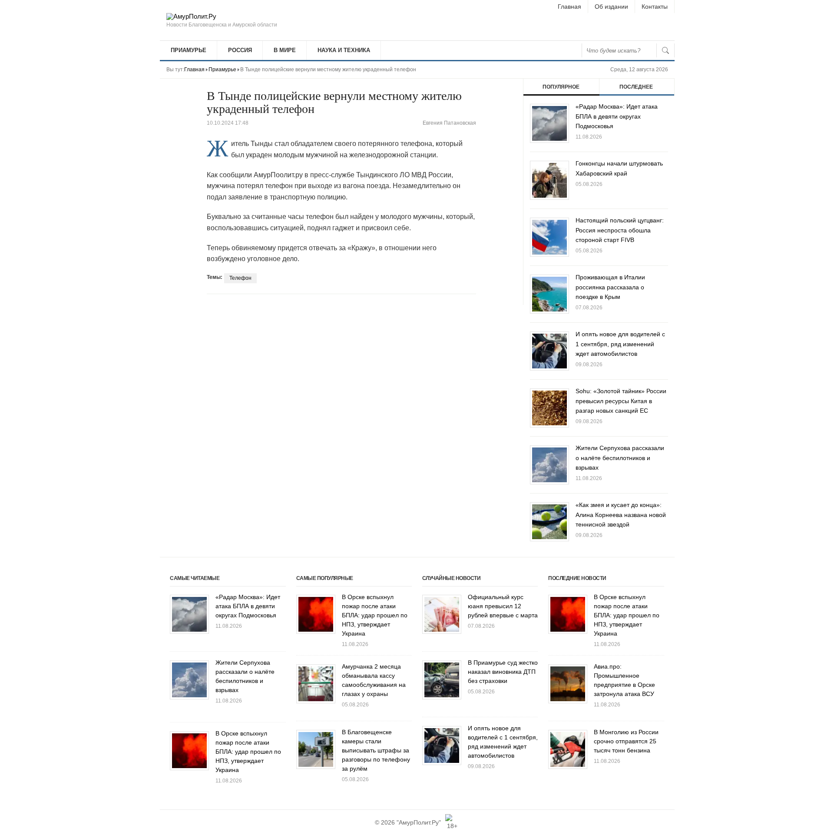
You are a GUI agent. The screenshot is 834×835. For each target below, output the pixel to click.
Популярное (561, 87)
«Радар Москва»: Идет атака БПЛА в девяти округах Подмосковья (617, 116)
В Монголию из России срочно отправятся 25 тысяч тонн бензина (626, 741)
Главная (569, 6)
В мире (285, 50)
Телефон (240, 278)
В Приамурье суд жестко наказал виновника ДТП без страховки (503, 671)
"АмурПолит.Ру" (419, 822)
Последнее (636, 87)
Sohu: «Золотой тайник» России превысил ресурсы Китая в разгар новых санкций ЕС (621, 401)
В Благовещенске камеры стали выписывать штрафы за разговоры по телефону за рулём (376, 750)
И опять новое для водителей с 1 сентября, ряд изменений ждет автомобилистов (620, 344)
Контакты (655, 6)
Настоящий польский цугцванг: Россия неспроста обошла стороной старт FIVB (620, 230)
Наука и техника (344, 50)
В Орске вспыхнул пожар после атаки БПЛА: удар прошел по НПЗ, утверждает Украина (248, 751)
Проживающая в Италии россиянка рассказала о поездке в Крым (610, 287)
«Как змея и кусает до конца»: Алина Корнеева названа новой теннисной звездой (621, 514)
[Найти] (665, 50)
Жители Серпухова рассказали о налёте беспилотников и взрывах (620, 457)
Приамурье (188, 50)
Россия (240, 50)
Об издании (611, 6)
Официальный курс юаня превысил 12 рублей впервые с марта (503, 606)
